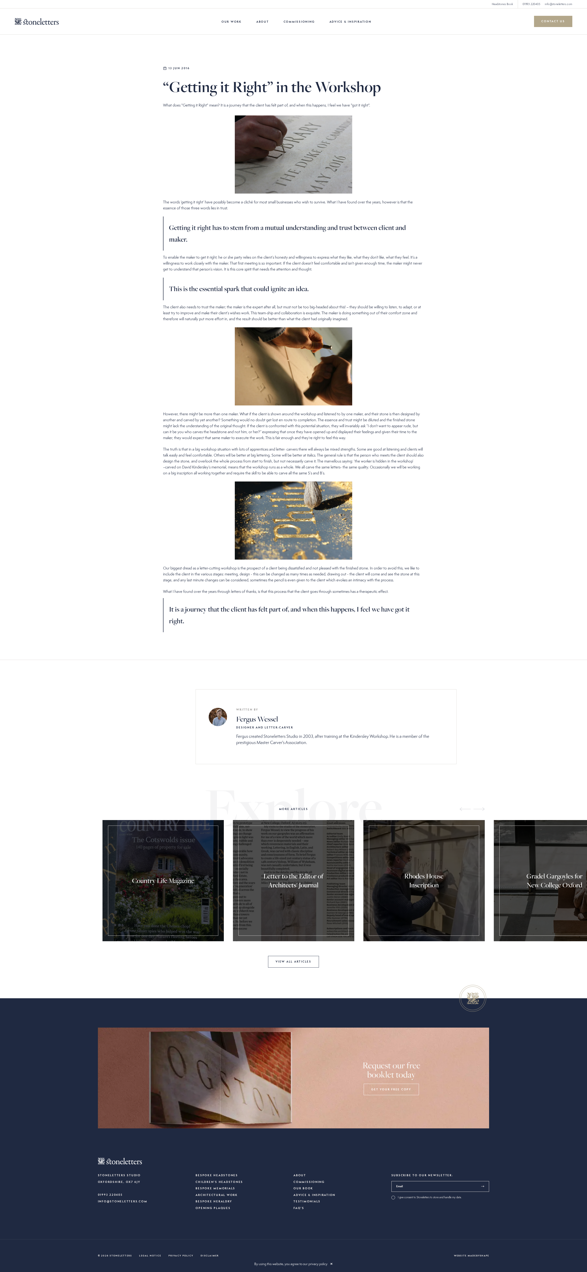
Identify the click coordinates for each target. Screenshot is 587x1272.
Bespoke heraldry (214, 1201)
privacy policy (317, 1264)
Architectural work (217, 1195)
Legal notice (150, 1255)
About (262, 22)
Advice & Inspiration (350, 22)
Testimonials (307, 1201)
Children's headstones (219, 1182)
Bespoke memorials (215, 1188)
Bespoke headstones (217, 1175)
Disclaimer (210, 1255)
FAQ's (299, 1208)
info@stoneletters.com (558, 4)
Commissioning (299, 22)
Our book (303, 1188)
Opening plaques (213, 1208)
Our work (232, 22)
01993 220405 (531, 4)
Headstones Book (502, 4)
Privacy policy (181, 1255)
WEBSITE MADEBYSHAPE (471, 1255)
